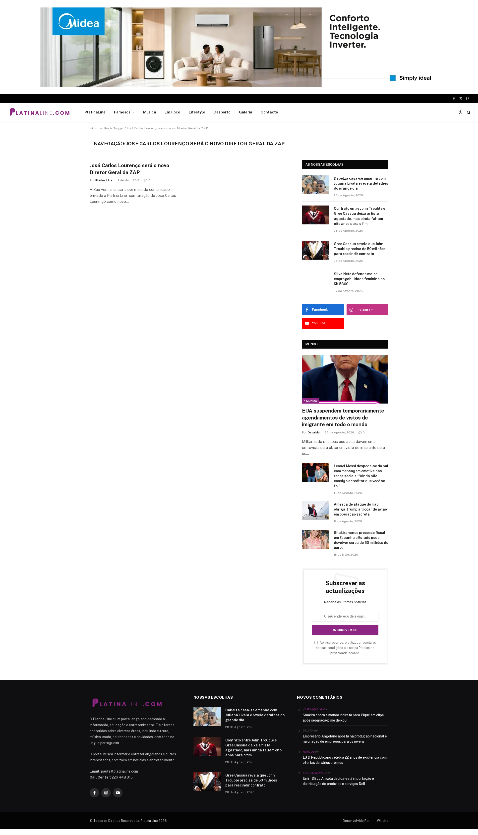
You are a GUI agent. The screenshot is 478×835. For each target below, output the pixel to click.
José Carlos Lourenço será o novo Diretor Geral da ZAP (129, 168)
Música (149, 112)
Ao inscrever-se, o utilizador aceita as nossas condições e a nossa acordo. (346, 648)
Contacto (269, 112)
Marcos (308, 751)
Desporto (222, 112)
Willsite (382, 821)
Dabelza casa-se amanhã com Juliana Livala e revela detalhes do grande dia (361, 183)
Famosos (122, 112)
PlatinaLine (95, 112)
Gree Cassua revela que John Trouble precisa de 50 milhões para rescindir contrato (360, 249)
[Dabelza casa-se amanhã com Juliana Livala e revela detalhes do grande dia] (315, 184)
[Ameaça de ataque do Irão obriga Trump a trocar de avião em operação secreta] (315, 510)
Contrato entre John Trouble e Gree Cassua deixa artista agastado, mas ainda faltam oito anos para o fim (359, 216)
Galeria (245, 112)
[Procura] (468, 112)
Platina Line (103, 180)
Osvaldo (314, 432)
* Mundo (310, 400)
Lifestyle (197, 112)
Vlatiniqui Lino (314, 709)
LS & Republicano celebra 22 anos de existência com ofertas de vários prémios (345, 760)
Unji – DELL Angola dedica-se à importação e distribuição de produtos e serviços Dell (338, 781)
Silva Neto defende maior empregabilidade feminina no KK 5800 (359, 279)
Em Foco (172, 112)
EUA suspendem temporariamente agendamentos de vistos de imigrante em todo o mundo (343, 417)
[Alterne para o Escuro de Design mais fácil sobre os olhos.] (461, 112)
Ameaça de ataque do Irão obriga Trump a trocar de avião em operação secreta (360, 509)
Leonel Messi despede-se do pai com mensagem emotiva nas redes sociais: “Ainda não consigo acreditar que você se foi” (361, 476)
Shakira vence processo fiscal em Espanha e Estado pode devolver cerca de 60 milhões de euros (361, 540)
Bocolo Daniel (314, 772)
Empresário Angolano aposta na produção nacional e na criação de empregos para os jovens (345, 738)
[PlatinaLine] (39, 112)
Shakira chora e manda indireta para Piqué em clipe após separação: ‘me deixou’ (343, 717)
